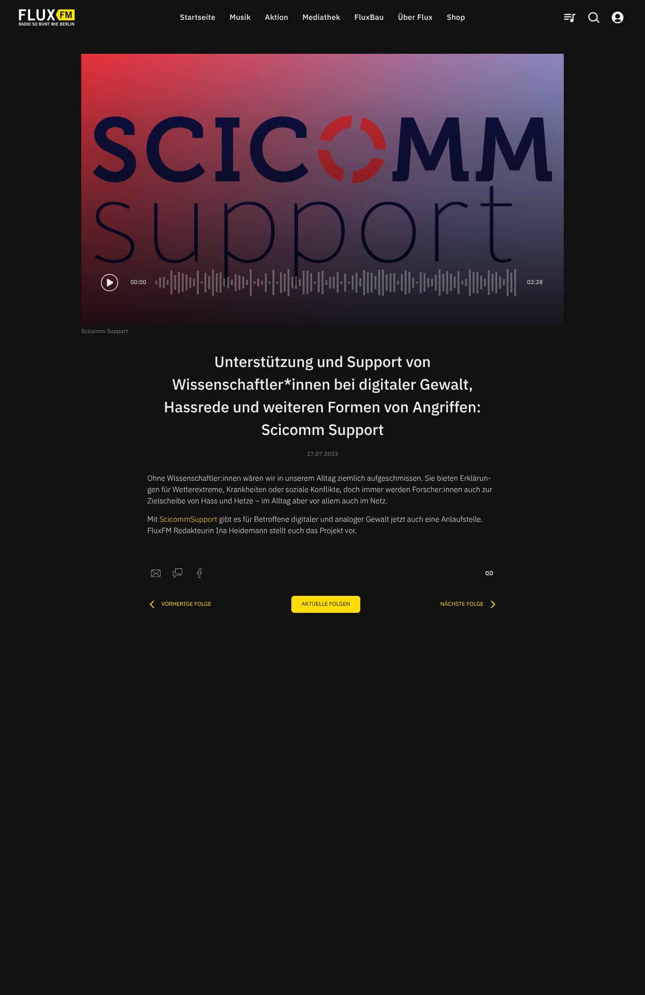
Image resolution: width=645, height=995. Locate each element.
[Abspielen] (109, 282)
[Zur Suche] (593, 17)
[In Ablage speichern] (489, 573)
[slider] (336, 282)
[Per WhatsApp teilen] (177, 573)
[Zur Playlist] (569, 17)
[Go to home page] (47, 17)
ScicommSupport (188, 519)
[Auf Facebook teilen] (199, 573)
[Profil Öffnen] (617, 17)
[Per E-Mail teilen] (155, 573)
